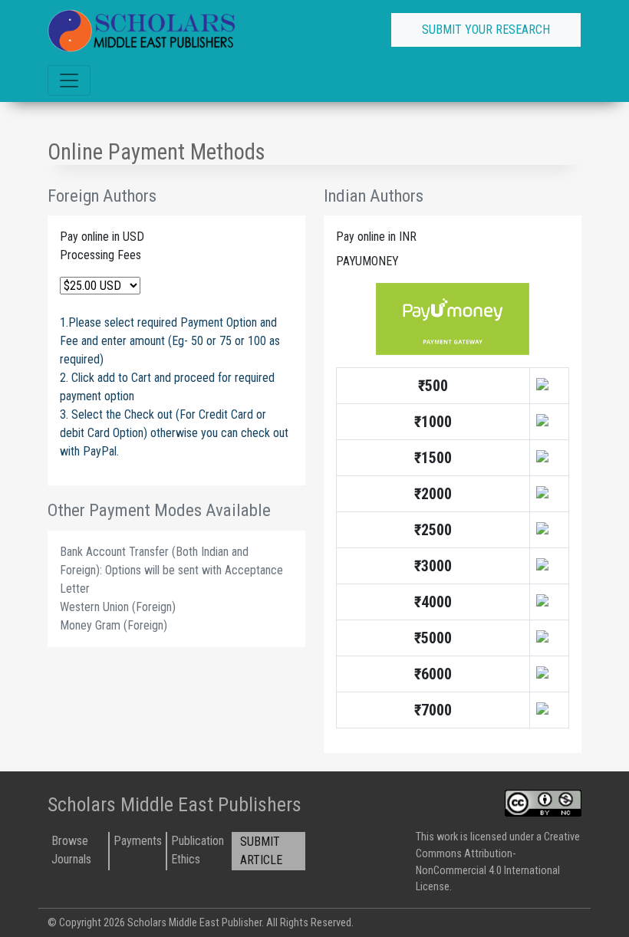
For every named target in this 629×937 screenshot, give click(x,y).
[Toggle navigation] (69, 80)
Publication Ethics (197, 849)
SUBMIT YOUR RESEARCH (486, 29)
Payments (138, 840)
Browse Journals (71, 849)
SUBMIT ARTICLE (261, 850)
